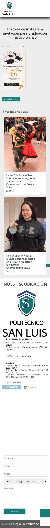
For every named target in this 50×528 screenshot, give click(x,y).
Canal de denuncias (13, 383)
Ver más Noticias (11, 99)
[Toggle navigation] (46, 8)
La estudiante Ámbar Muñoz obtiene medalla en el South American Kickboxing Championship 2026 (20, 261)
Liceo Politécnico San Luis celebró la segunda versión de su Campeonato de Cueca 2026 (20, 181)
